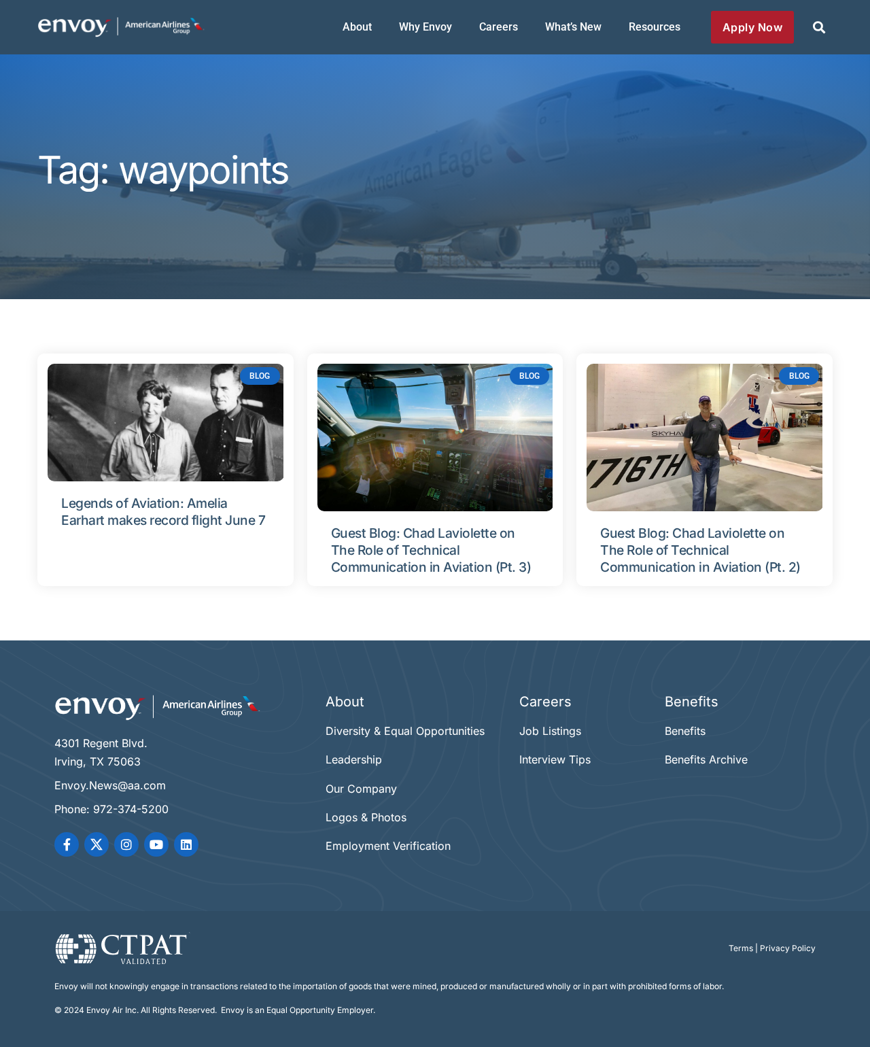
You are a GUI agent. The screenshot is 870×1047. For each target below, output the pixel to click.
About (357, 26)
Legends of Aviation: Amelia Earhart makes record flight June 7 (163, 511)
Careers (498, 26)
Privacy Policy (788, 948)
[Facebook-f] (66, 844)
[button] (818, 27)
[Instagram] (126, 844)
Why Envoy (425, 26)
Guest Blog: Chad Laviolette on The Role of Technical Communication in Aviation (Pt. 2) (700, 550)
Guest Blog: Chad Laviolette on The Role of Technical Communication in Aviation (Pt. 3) (431, 550)
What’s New (573, 26)
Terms (741, 948)
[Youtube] (156, 844)
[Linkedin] (186, 844)
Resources (654, 26)
